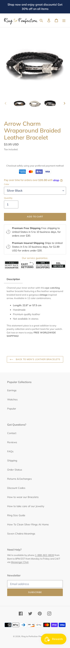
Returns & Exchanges (19, 478)
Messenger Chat (20, 562)
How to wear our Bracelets (23, 497)
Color (6, 184)
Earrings (12, 390)
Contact (11, 433)
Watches (12, 399)
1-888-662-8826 (44, 555)
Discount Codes (16, 488)
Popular (11, 408)
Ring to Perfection (29, 636)
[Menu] (64, 20)
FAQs (10, 451)
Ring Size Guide (16, 515)
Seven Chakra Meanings (21, 533)
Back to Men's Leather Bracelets (37, 359)
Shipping (12, 460)
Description (13, 279)
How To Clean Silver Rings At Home (28, 524)
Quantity (8, 198)
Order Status (14, 469)
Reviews (12, 442)
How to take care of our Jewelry (25, 506)
